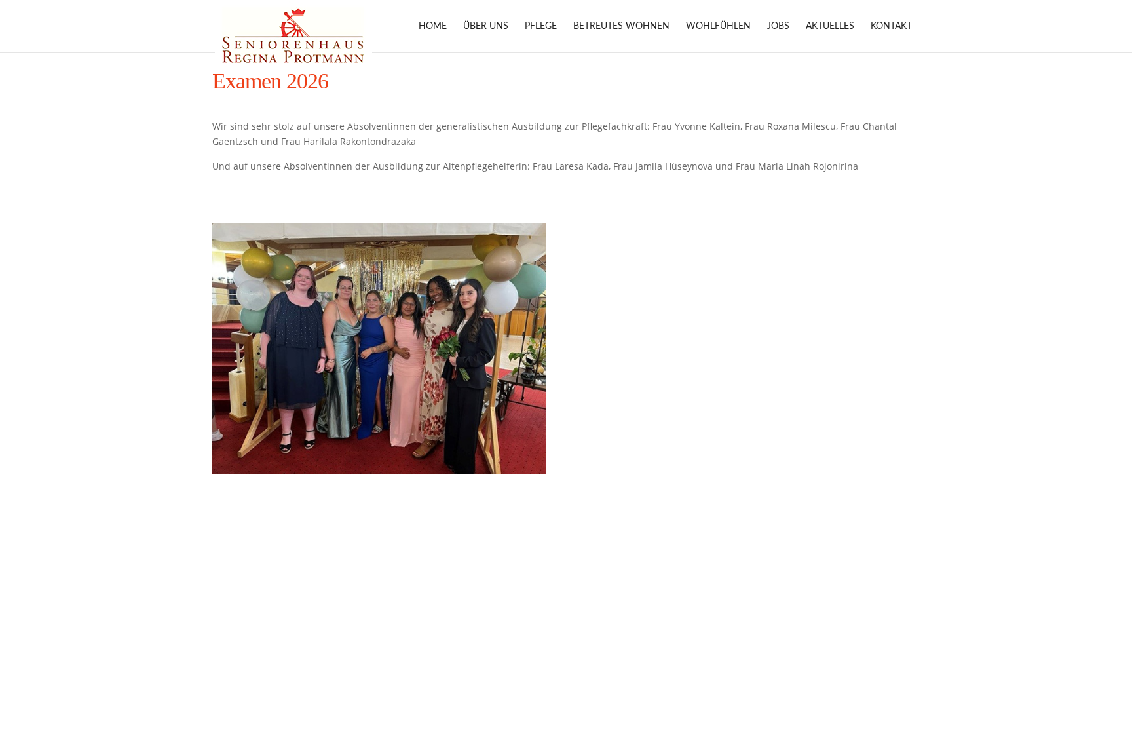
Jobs (778, 26)
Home (433, 26)
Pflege (541, 26)
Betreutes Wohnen (621, 26)
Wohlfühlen (718, 26)
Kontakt (891, 26)
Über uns (485, 26)
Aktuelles (830, 26)
